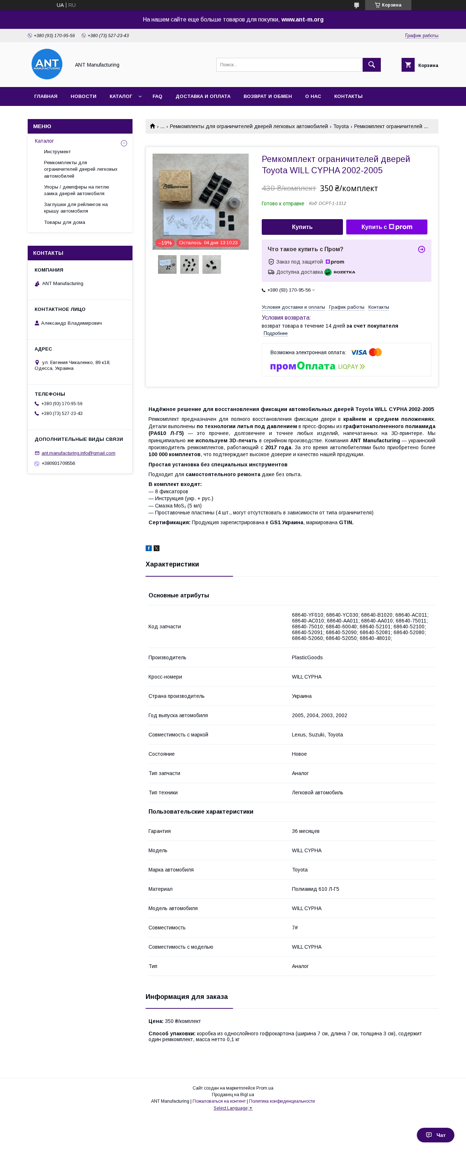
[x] (156, 549)
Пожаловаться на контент (219, 1101)
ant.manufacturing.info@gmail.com (78, 453)
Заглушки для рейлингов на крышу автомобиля (76, 208)
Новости (83, 96)
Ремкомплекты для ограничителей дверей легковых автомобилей (249, 126)
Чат (441, 1135)
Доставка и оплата (202, 96)
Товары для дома (64, 222)
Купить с (374, 227)
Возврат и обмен (268, 96)
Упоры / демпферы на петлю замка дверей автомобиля (76, 190)
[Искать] (372, 65)
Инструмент (57, 151)
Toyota (341, 126)
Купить (302, 227)
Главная (46, 96)
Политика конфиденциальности (282, 1101)
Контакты (348, 96)
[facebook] (149, 549)
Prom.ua (264, 1088)
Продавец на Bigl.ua (233, 1094)
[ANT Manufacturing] (47, 77)
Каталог (121, 96)
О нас (313, 96)
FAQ (157, 96)
